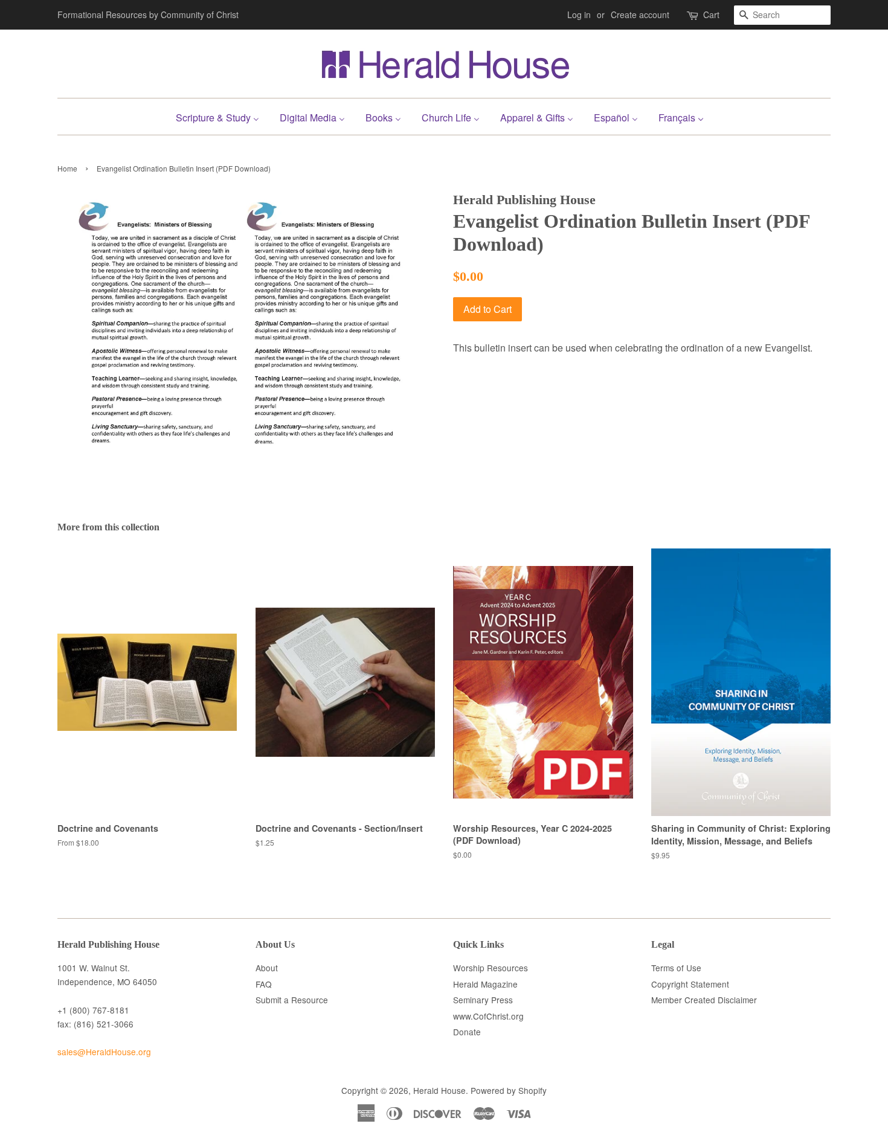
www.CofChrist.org (488, 1016)
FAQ (264, 984)
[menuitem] (222, 116)
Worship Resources (490, 968)
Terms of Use (676, 968)
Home (67, 168)
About (267, 968)
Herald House (439, 1090)
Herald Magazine (485, 984)
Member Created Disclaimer (704, 1000)
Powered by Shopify (509, 1090)
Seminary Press (483, 1000)
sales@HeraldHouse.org (104, 1052)
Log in (579, 14)
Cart (711, 14)
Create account (640, 14)
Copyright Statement (690, 984)
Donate (467, 1032)
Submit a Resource (292, 1000)
